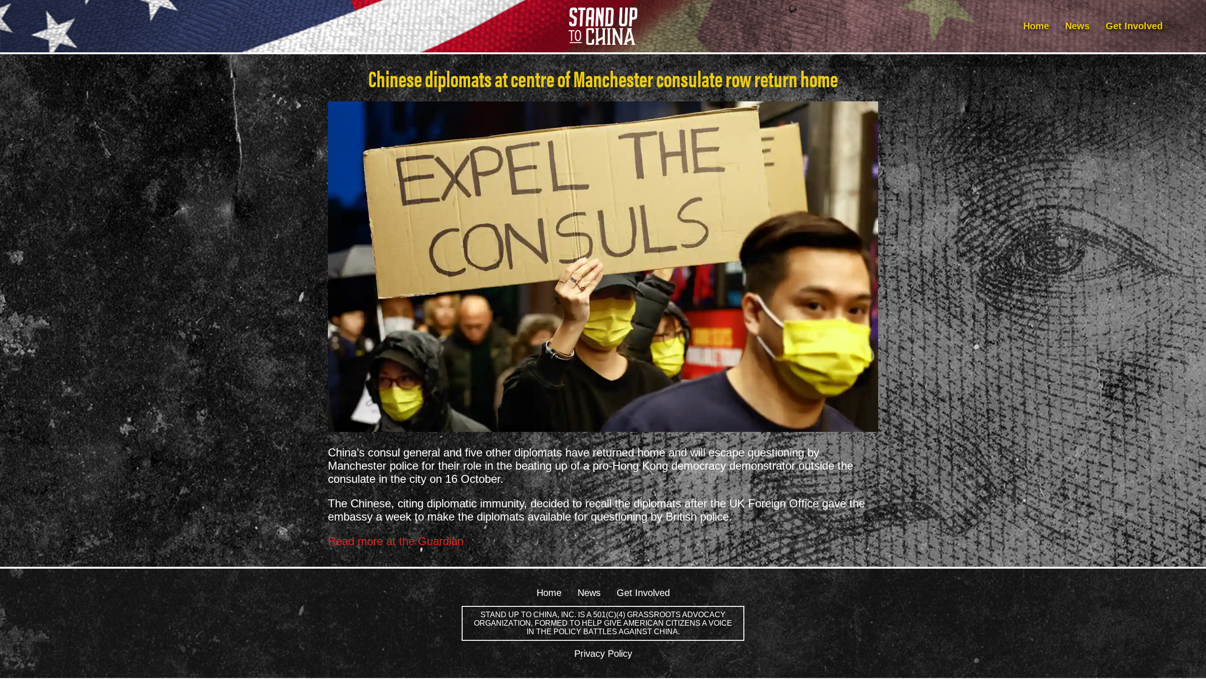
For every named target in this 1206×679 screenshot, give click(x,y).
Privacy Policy (603, 653)
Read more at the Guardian (396, 541)
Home (1036, 26)
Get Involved (1134, 26)
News (1077, 26)
